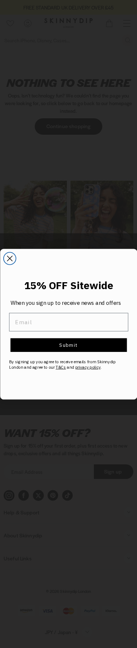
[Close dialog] (9, 258)
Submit (68, 345)
